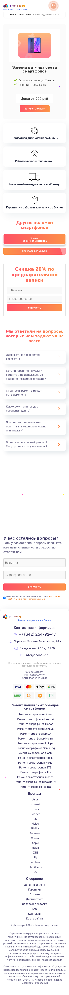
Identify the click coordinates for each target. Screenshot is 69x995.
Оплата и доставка (34, 904)
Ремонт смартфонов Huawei (35, 719)
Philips (35, 828)
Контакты (34, 913)
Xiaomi (35, 838)
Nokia (35, 847)
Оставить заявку (34, 109)
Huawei (35, 804)
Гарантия (34, 889)
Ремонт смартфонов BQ (35, 786)
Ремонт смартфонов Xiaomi (35, 753)
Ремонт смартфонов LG (35, 733)
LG (35, 819)
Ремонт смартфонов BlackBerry (35, 782)
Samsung (35, 833)
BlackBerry (35, 867)
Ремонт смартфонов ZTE (35, 767)
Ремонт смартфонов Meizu (35, 738)
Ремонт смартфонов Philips (35, 743)
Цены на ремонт (34, 884)
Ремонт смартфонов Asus (35, 714)
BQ (35, 871)
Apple (35, 843)
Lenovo (35, 814)
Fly (35, 857)
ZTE (35, 852)
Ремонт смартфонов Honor (35, 724)
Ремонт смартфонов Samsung (35, 748)
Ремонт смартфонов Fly (35, 772)
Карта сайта (34, 918)
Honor (35, 809)
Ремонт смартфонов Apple (35, 757)
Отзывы (34, 894)
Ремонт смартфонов (21, 14)
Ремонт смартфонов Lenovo (35, 728)
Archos (35, 862)
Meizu (35, 823)
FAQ (34, 908)
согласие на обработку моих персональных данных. (33, 597)
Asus (35, 799)
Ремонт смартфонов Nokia (35, 762)
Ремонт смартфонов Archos (35, 777)
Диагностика (34, 899)
